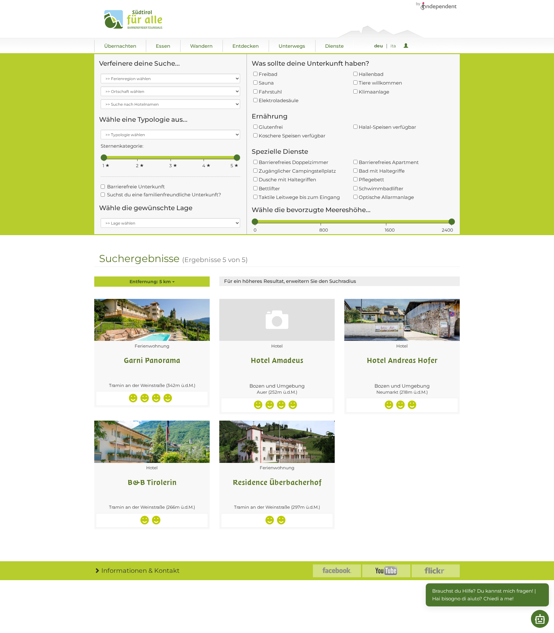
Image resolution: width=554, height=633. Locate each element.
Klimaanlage (373, 92)
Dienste (334, 46)
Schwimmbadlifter (380, 188)
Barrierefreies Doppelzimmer (292, 162)
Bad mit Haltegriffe (381, 171)
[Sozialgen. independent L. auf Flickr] (436, 570)
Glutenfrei (270, 127)
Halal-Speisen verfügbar (386, 127)
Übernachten (120, 46)
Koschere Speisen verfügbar (291, 136)
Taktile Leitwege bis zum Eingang (298, 197)
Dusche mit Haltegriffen (286, 180)
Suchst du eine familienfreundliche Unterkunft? (164, 195)
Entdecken (245, 46)
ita (393, 45)
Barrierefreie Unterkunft (136, 187)
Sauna (265, 83)
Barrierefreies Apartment (388, 162)
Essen (163, 46)
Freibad (267, 74)
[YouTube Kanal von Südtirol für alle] (386, 570)
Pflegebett (370, 180)
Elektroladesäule (277, 100)
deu (378, 45)
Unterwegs (292, 46)
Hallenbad (370, 74)
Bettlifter (268, 188)
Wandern (201, 46)
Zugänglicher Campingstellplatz (296, 171)
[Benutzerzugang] (407, 46)
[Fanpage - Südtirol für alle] (337, 570)
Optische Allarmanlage (385, 197)
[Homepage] (139, 19)
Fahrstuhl (269, 92)
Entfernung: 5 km (151, 281)
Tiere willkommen (379, 83)
